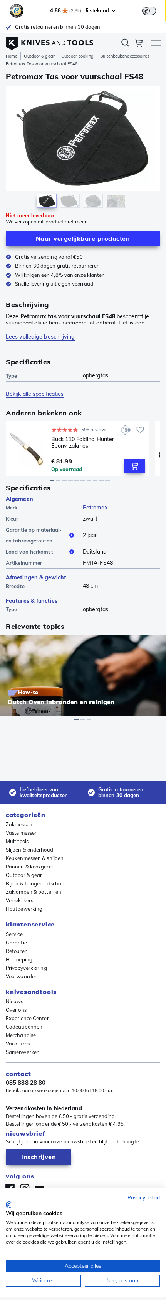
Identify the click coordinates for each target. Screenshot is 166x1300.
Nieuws (14, 1001)
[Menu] (156, 44)
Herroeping (19, 959)
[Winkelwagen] (138, 44)
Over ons (16, 1010)
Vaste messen (22, 833)
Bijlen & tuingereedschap (35, 883)
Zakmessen (19, 824)
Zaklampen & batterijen (33, 892)
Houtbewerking (24, 909)
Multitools (17, 841)
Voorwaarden (22, 976)
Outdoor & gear (39, 56)
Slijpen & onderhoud (29, 850)
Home (11, 56)
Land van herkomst (29, 552)
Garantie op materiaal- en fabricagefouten (34, 535)
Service (14, 934)
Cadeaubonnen (24, 1027)
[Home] (49, 41)
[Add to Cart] (134, 466)
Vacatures (18, 1043)
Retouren (17, 951)
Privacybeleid (143, 1197)
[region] (83, 149)
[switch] (149, 11)
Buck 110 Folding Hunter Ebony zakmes (82, 442)
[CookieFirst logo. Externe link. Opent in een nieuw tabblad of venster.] (9, 1204)
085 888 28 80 (25, 1082)
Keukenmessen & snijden (35, 858)
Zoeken (125, 44)
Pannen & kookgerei (29, 866)
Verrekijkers (19, 900)
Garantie (16, 942)
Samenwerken (23, 1052)
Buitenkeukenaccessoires (124, 56)
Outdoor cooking (77, 56)
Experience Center (27, 1018)
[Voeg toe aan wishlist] (140, 429)
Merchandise (21, 1035)
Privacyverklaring (26, 968)
